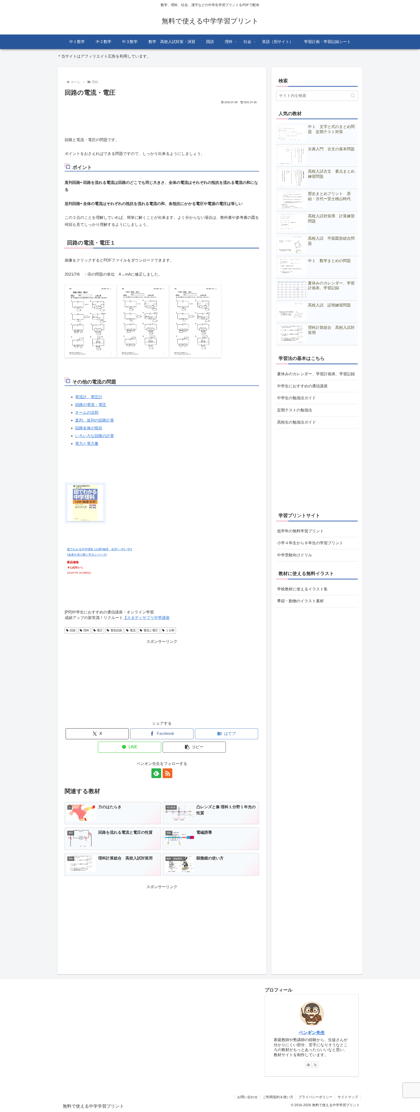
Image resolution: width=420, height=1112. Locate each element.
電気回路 (116, 630)
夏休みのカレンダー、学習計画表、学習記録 (316, 374)
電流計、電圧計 (88, 397)
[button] (194, 747)
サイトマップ (348, 1097)
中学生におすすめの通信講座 (302, 386)
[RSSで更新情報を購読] (167, 773)
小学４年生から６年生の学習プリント (310, 543)
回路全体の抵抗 (88, 428)
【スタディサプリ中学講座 (146, 618)
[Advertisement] (162, 118)
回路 (73, 630)
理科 (86, 630)
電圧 (100, 630)
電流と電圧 (150, 630)
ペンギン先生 (312, 1032)
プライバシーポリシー (315, 1097)
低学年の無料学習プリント (300, 531)
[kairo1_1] (90, 321)
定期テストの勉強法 (294, 410)
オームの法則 (86, 412)
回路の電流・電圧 (90, 405)
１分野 (170, 630)
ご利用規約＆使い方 (278, 1097)
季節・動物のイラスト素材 (300, 601)
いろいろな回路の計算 (94, 436)
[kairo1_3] (195, 321)
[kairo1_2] (143, 321)
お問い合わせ (247, 1097)
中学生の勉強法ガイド (296, 398)
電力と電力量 (86, 443)
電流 (133, 630)
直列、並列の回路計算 (94, 420)
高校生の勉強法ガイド (296, 422)
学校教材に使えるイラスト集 (302, 589)
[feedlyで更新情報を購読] (156, 773)
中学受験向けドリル (294, 555)
